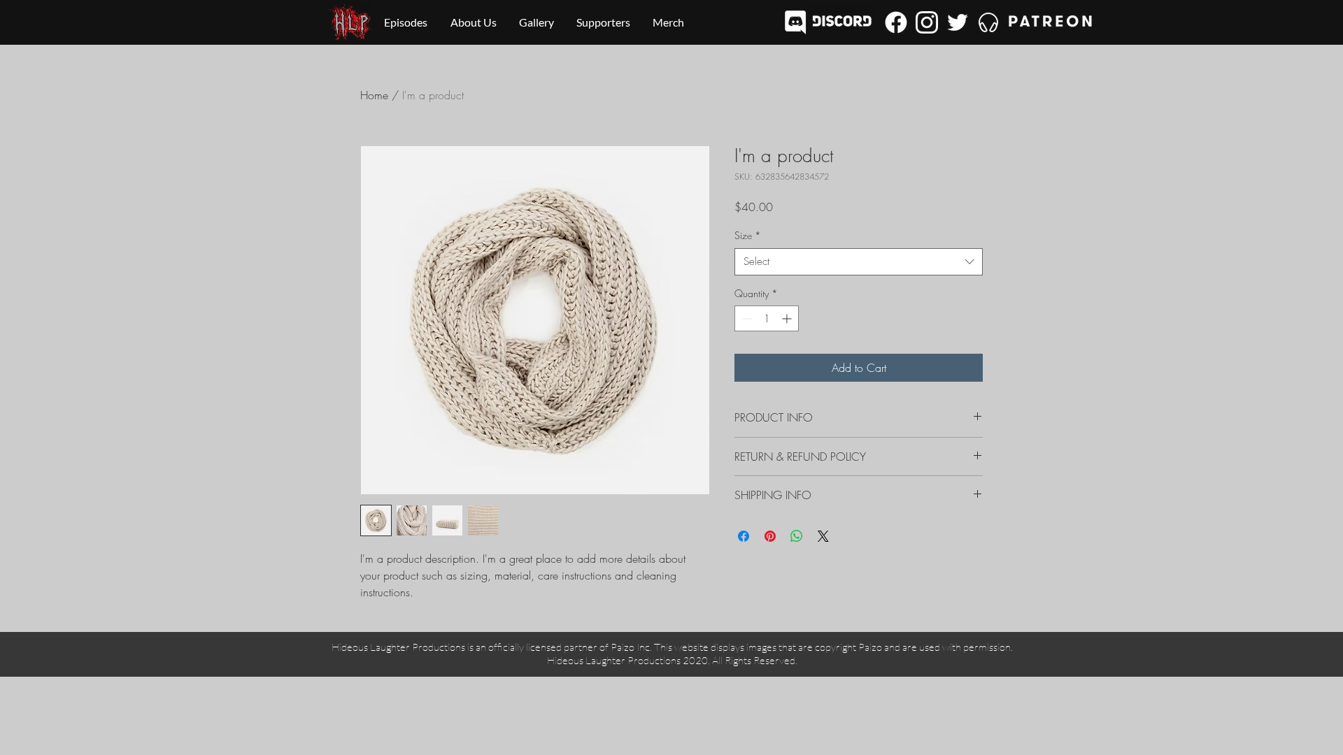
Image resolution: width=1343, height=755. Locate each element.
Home (374, 95)
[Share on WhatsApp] (796, 536)
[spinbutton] (766, 318)
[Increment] (788, 318)
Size (747, 235)
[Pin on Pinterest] (770, 536)
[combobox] (858, 261)
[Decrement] (745, 318)
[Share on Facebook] (743, 536)
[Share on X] (823, 536)
